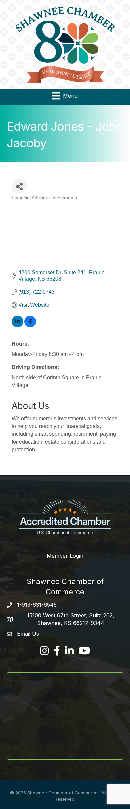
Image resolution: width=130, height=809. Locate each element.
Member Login (65, 555)
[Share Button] (19, 186)
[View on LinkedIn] (17, 325)
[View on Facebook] (30, 325)
